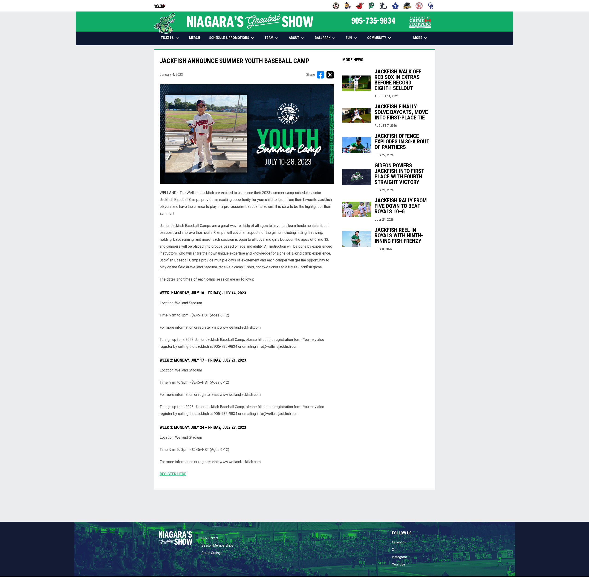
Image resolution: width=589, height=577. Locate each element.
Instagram (399, 557)
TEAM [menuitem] (272, 38)
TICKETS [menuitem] (170, 38)
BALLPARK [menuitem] (326, 38)
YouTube (398, 564)
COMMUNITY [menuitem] (379, 38)
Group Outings (212, 553)
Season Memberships (217, 545)
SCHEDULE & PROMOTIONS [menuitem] (232, 38)
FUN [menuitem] (352, 38)
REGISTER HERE (173, 474)
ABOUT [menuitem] (297, 38)
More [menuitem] (420, 38)
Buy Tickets (210, 538)
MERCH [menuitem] (196, 37)
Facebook (399, 542)
